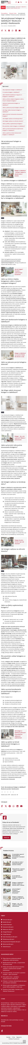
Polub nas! (6, 837)
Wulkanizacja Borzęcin (8, 939)
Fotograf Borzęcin (7, 932)
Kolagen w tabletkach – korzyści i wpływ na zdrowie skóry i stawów (20, 173)
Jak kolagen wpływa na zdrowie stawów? (13, 121)
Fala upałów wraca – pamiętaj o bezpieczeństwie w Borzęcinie (11, 977)
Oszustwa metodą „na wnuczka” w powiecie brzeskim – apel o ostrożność (14, 973)
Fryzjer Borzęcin (7, 934)
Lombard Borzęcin (7, 924)
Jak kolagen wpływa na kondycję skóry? (12, 118)
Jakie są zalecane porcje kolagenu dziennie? (13, 107)
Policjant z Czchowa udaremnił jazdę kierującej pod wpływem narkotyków (14, 982)
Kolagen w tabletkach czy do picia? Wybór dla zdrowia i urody (20, 355)
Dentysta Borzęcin (7, 919)
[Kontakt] (18, 2)
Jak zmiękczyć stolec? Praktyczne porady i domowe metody (17, 863)
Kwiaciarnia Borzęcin (8, 927)
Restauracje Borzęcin (8, 944)
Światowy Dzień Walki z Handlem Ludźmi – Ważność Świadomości (14, 990)
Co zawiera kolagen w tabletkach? (11, 92)
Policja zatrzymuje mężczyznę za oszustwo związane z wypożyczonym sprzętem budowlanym (13, 968)
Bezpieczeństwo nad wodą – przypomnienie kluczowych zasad (14, 963)
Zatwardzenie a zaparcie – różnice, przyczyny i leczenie (18, 870)
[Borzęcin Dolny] (6, 2)
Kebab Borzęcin (7, 946)
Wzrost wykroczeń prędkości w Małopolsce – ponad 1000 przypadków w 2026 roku (14, 986)
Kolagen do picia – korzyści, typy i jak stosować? (19, 542)
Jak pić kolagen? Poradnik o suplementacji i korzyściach (19, 272)
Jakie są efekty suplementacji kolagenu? (12, 123)
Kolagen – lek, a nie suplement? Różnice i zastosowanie (20, 438)
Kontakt (3, 1021)
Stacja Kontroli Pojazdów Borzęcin (11, 941)
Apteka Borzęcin (7, 922)
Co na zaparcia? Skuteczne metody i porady (17, 877)
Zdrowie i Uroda (12, 13)
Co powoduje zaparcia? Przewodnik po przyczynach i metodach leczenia (18, 856)
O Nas (13, 1037)
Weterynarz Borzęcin (8, 929)
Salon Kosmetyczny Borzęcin (10, 936)
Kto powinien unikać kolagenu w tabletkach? (14, 126)
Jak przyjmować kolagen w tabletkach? (12, 89)
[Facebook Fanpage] (16, 2)
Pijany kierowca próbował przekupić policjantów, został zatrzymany (12, 959)
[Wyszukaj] (21, 2)
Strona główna (4, 13)
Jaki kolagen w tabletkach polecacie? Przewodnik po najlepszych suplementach (20, 734)
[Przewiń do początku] (24, 1041)
